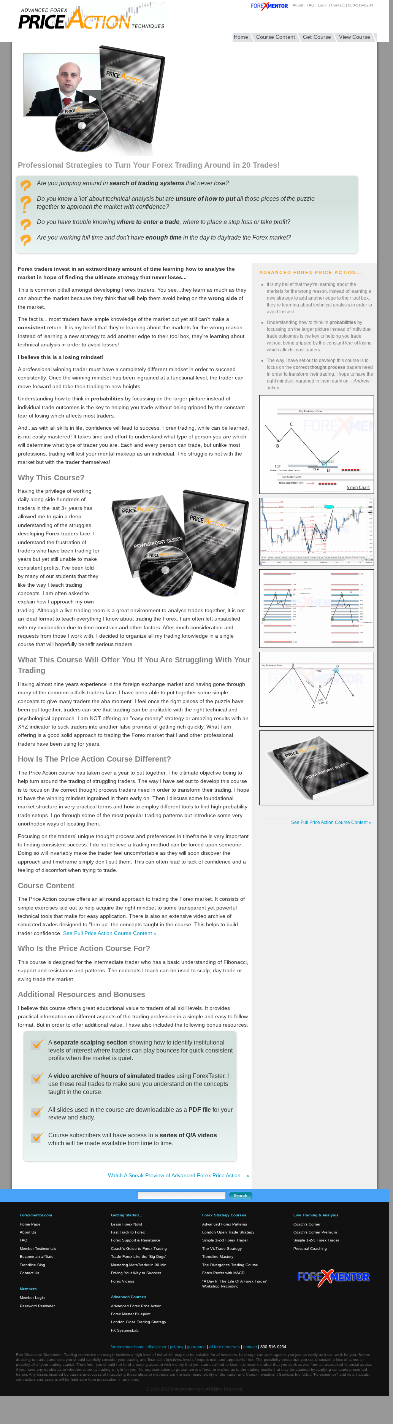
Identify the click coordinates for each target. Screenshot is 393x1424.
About (298, 5)
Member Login (32, 1297)
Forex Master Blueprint (131, 1314)
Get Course (317, 37)
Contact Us (29, 1273)
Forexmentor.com (335, 1274)
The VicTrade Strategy (222, 1248)
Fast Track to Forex (128, 1232)
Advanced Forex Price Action (136, 1306)
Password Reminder (37, 1306)
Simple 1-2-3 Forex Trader (225, 1240)
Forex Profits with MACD (223, 1273)
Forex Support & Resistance (135, 1240)
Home (241, 37)
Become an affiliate (37, 1256)
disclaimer (157, 1347)
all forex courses (224, 1347)
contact (250, 1347)
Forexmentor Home (272, 8)
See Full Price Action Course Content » (110, 933)
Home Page (30, 1224)
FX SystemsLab (125, 1330)
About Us (28, 1232)
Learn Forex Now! (126, 1224)
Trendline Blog (32, 1265)
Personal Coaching (310, 1248)
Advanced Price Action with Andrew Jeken (101, 21)
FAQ (310, 5)
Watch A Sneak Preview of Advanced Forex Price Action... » (179, 1175)
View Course (354, 37)
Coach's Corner (306, 1224)
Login (323, 5)
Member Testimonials (38, 1248)
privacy (177, 1347)
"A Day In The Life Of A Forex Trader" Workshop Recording (235, 1283)
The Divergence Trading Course (230, 1265)
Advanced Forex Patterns (224, 1224)
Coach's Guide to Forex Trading (139, 1248)
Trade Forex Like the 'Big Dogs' (138, 1256)
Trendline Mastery (217, 1256)
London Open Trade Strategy (228, 1232)
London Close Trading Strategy (138, 1322)
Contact (338, 5)
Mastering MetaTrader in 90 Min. (139, 1265)
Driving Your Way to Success (136, 1273)
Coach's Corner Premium (315, 1232)
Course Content (275, 37)
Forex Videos (122, 1281)
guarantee (196, 1347)
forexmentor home (127, 1347)
